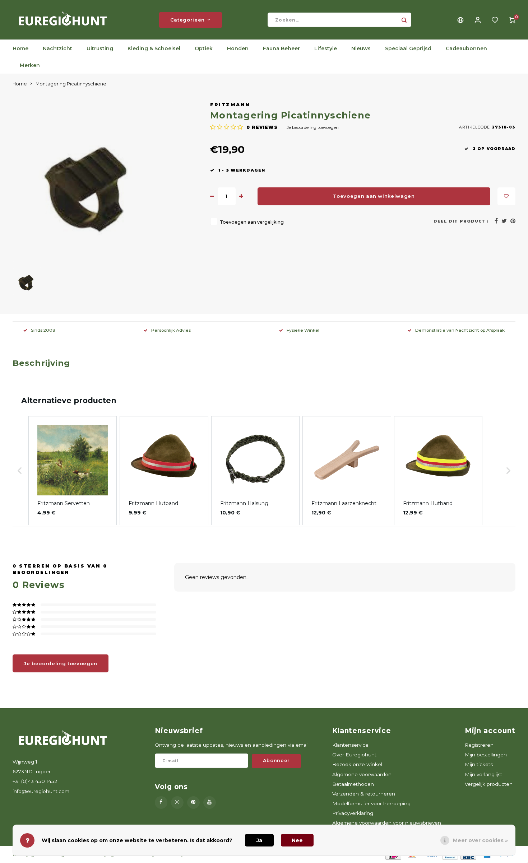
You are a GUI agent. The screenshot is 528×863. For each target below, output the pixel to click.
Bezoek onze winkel (357, 764)
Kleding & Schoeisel (154, 48)
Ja (259, 840)
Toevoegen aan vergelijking (252, 222)
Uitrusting (100, 48)
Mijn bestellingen (486, 754)
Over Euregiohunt (354, 754)
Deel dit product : (461, 221)
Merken (30, 65)
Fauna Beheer (281, 48)
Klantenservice (350, 745)
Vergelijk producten (489, 784)
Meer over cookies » (480, 840)
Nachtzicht (57, 48)
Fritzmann (230, 104)
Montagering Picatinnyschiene (71, 84)
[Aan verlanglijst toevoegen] (506, 196)
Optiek (204, 48)
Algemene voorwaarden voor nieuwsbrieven (386, 823)
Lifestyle (325, 48)
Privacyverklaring (352, 813)
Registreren (479, 745)
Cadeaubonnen (466, 48)
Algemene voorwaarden (362, 774)
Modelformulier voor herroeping (371, 803)
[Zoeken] (404, 20)
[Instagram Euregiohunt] (177, 802)
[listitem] (72, 470)
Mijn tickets (479, 764)
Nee (297, 840)
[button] (20, 471)
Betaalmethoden (353, 784)
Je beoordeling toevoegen (313, 127)
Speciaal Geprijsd (408, 48)
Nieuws (361, 48)
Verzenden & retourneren (363, 794)
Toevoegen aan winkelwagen (374, 196)
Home (20, 48)
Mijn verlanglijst (483, 774)
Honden (238, 48)
